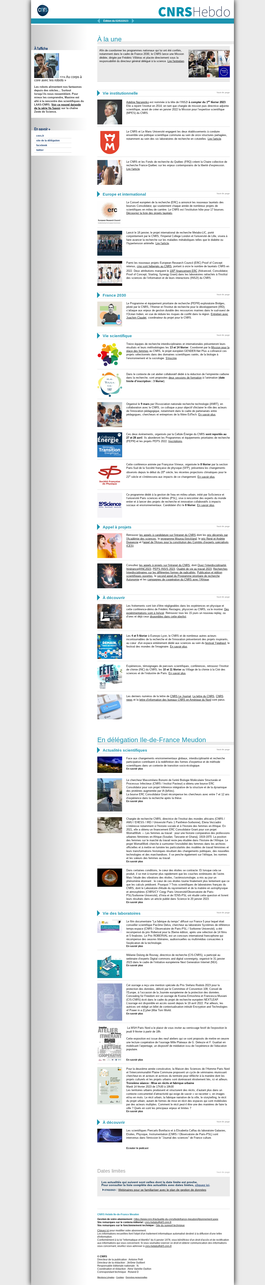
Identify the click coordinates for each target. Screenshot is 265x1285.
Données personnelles (136, 1277)
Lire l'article (214, 138)
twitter (40, 150)
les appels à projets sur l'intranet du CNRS (164, 565)
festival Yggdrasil (215, 643)
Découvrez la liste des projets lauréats (149, 213)
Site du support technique (170, 1225)
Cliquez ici (103, 1230)
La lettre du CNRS (203, 696)
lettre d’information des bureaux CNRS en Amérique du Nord (175, 699)
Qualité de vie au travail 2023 (194, 568)
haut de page (223, 92)
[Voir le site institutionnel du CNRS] (46, 12)
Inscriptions (175, 441)
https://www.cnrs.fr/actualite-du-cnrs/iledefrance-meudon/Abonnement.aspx (176, 1219)
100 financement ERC (183, 270)
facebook (41, 145)
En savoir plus (207, 414)
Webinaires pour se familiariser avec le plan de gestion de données (162, 1189)
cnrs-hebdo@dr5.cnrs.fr (158, 1222)
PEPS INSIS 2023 (164, 568)
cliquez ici (202, 1185)
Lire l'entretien (175, 61)
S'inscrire (171, 358)
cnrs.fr (40, 135)
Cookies (120, 1277)
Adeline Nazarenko (137, 102)
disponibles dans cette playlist (168, 616)
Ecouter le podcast (137, 1148)
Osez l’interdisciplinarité (212, 565)
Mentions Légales (105, 1277)
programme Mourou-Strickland (179, 538)
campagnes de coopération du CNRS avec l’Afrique (178, 579)
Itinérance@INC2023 (138, 568)
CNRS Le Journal (180, 696)
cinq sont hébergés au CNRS (154, 266)
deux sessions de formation (185, 377)
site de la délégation (48, 140)
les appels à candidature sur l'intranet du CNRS (167, 535)
